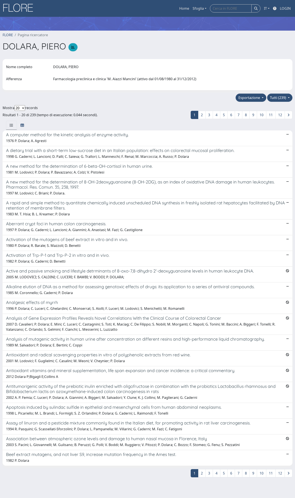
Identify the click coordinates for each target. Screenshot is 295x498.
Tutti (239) (278, 97)
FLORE (8, 35)
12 (280, 115)
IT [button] (265, 8)
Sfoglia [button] (198, 8)
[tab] (11, 125)
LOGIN (285, 8)
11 (271, 115)
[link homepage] (20, 8)
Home (184, 8)
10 (261, 115)
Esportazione (249, 97)
